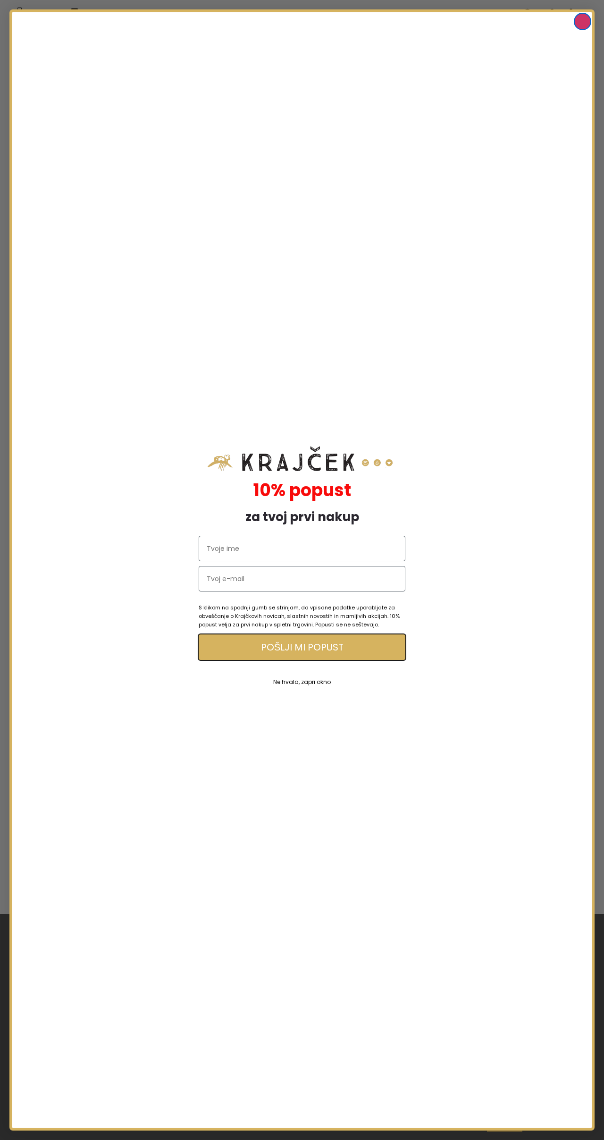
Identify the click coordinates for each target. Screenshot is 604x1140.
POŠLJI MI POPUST (302, 647)
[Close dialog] (582, 21)
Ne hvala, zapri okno (302, 682)
